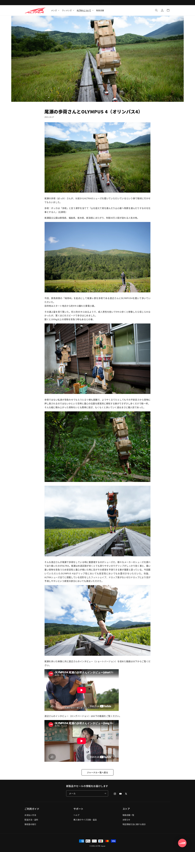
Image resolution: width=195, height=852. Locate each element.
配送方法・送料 (31, 819)
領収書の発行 (30, 824)
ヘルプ (76, 815)
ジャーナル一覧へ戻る (97, 772)
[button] (54, 10)
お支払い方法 (30, 815)
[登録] (105, 793)
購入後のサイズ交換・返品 (85, 819)
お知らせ (126, 819)
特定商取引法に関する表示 (134, 824)
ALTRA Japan (100, 846)
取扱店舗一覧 (128, 815)
